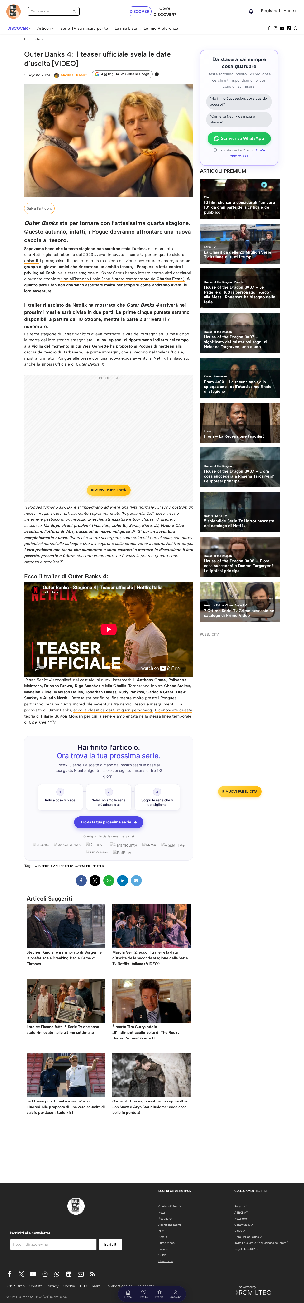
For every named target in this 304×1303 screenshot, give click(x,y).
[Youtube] (33, 1274)
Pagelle (163, 1249)
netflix (99, 866)
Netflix (160, 358)
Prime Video (166, 1242)
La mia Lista (126, 28)
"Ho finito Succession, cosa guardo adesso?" (238, 101)
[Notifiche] (251, 11)
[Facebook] (269, 28)
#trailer (82, 866)
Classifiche (165, 1261)
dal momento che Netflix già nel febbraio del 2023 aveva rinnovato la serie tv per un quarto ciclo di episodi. (104, 254)
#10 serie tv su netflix (54, 866)
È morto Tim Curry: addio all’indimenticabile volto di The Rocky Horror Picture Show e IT (146, 1032)
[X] (95, 880)
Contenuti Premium (171, 1206)
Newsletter (241, 1218)
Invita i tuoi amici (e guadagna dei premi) (261, 1242)
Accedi (291, 10)
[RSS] (92, 1274)
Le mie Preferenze (161, 28)
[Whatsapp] (295, 28)
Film (161, 1230)
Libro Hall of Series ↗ (248, 1237)
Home (28, 39)
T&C (83, 1286)
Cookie (69, 1286)
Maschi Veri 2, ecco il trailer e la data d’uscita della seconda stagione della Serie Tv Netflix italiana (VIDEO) (150, 958)
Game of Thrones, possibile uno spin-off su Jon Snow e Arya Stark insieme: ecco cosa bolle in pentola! (150, 1107)
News (41, 39)
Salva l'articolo (39, 208)
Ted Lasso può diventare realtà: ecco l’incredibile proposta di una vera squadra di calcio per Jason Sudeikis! (66, 1107)
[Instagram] (275, 28)
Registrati (270, 10)
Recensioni (165, 1218)
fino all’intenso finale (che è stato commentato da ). (122, 278)
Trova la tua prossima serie (108, 822)
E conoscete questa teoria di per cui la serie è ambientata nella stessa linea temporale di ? (108, 716)
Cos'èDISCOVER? (164, 11)
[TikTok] (289, 28)
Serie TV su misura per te (84, 28)
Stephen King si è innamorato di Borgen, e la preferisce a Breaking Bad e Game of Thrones (64, 958)
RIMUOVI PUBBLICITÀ (108, 490)
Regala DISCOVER (246, 1249)
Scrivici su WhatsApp (242, 138)
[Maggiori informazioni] (156, 74)
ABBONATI (241, 1212)
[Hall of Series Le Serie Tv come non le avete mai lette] (13, 11)
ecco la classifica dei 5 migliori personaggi (113, 710)
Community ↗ (243, 1224)
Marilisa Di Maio (74, 75)
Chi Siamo (16, 1286)
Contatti (36, 1286)
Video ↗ (239, 1230)
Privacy (53, 1286)
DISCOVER (140, 11)
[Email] (136, 880)
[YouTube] (282, 28)
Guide (162, 1255)
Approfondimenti (169, 1224)
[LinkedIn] (122, 880)
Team (95, 1286)
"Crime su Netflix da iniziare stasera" (232, 119)
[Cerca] (74, 11)
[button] (30, 28)
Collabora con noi (119, 1286)
